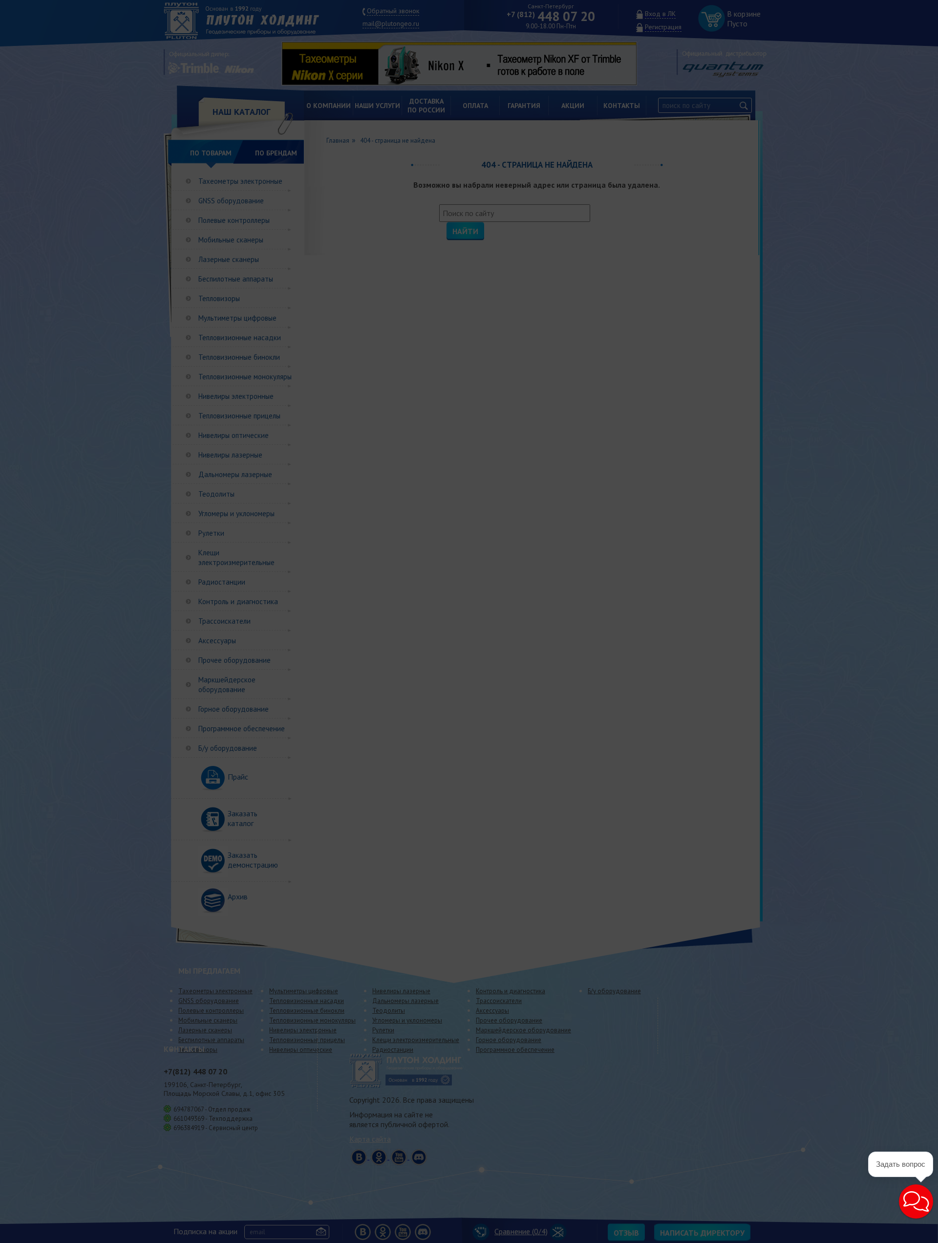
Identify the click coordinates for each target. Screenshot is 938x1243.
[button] (916, 1201)
